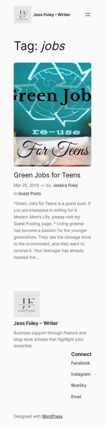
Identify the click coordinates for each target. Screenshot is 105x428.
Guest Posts (29, 193)
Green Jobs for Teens (47, 175)
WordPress (52, 416)
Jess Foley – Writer (51, 14)
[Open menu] (87, 14)
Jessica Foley (65, 185)
